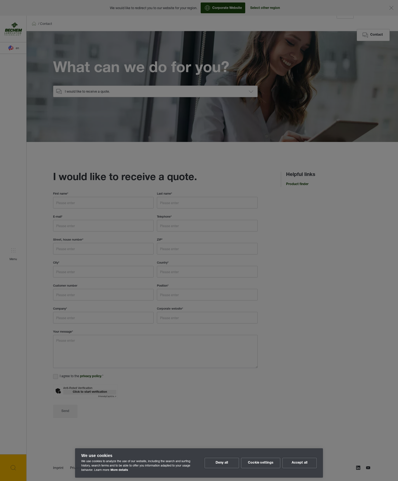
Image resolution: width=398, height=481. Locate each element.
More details (119, 470)
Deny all (222, 463)
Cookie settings (260, 463)
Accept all (300, 463)
